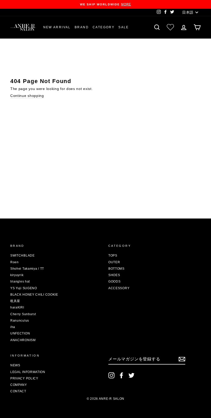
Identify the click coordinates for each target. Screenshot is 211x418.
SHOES (114, 275)
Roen (14, 262)
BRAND (82, 27)
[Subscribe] (182, 359)
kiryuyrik (16, 275)
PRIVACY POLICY (24, 378)
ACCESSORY (118, 288)
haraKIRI (17, 307)
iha (12, 327)
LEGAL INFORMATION (27, 372)
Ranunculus (19, 320)
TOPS (112, 255)
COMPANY (18, 385)
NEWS (15, 365)
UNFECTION (20, 333)
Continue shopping (27, 96)
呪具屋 (15, 301)
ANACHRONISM (23, 340)
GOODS (114, 281)
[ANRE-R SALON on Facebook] (121, 375)
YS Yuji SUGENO (23, 288)
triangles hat (20, 281)
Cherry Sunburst (23, 314)
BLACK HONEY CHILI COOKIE (34, 294)
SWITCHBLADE (22, 255)
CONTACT (18, 391)
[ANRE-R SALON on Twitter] (131, 375)
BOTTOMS (116, 268)
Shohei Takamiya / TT (27, 268)
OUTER (114, 262)
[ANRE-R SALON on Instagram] (111, 375)
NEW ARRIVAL (57, 27)
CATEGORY (104, 27)
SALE (123, 27)
